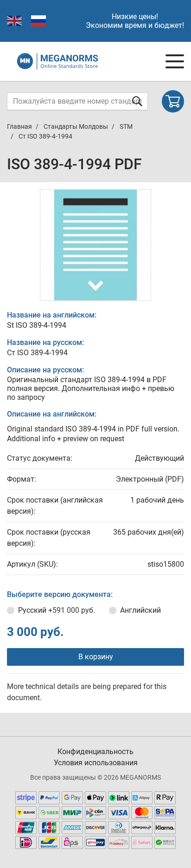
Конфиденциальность (95, 751)
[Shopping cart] (173, 101)
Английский (140, 610)
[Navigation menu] (175, 61)
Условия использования (96, 762)
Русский (56, 610)
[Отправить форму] (137, 101)
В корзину (95, 656)
